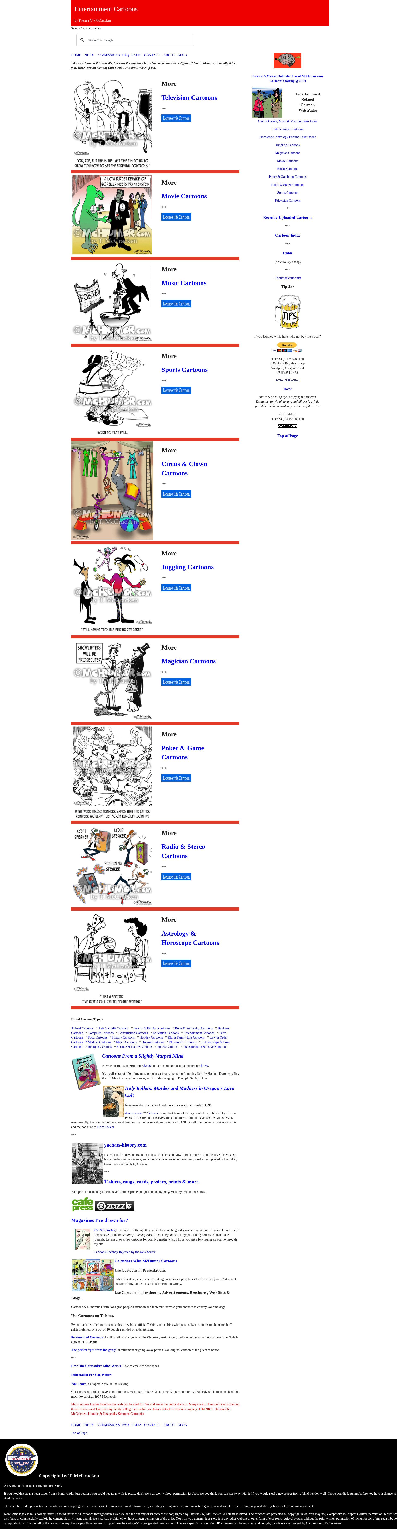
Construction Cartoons (133, 1033)
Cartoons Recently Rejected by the (124, 1252)
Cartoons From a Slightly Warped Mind (142, 1056)
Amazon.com (133, 1113)
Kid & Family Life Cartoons (186, 1037)
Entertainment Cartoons (199, 1033)
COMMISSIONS (108, 55)
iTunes (153, 1113)
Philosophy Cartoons (182, 1042)
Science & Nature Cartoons (134, 1046)
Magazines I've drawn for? (99, 1220)
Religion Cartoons (100, 1046)
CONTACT (152, 55)
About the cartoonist (287, 278)
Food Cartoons (97, 1037)
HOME (76, 55)
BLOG (182, 55)
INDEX (89, 55)
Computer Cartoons (101, 1033)
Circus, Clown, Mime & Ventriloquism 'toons (287, 121)
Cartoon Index (287, 235)
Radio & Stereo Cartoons (287, 184)
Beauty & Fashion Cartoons (152, 1028)
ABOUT (169, 55)
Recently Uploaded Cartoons (287, 217)
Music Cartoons (183, 283)
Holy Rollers (105, 1127)
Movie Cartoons (184, 196)
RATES (136, 55)
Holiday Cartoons (151, 1037)
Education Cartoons (166, 1033)
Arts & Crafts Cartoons (113, 1028)
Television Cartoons (189, 97)
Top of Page (79, 1433)
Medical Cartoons (99, 1042)
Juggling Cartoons (187, 567)
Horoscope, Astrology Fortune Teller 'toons (287, 137)
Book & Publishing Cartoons (194, 1028)
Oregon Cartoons (153, 1042)
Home (288, 389)
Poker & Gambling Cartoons (287, 176)
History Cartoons (123, 1037)
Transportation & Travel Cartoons (205, 1046)
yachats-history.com (125, 1145)
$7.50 (204, 1065)
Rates (287, 253)
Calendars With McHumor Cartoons (146, 1261)
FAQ (125, 55)
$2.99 (147, 1065)
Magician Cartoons (188, 661)
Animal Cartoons (82, 1028)
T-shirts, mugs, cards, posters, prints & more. (152, 1181)
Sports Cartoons (184, 369)
